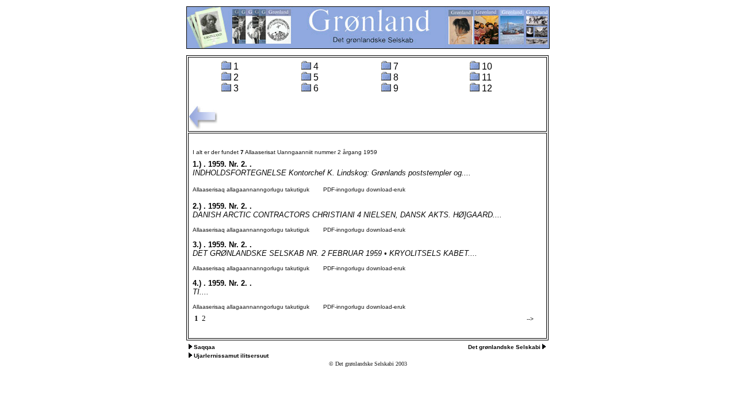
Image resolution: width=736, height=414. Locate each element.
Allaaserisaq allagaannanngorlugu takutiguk (251, 189)
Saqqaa (204, 347)
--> (530, 319)
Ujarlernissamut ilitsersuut (231, 355)
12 (487, 88)
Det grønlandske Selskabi (505, 347)
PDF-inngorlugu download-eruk (358, 189)
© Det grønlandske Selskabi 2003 (368, 364)
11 (487, 77)
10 (487, 66)
